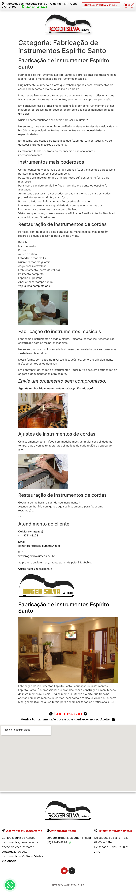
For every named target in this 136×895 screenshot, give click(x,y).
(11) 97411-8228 (36, 6)
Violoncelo (9, 861)
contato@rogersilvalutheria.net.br (39, 545)
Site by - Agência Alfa (68, 885)
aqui (90, 388)
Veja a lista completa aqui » (35, 286)
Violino (27, 856)
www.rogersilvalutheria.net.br (36, 556)
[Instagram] (131, 5)
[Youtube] (126, 5)
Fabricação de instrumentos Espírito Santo (63, 607)
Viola (37, 856)
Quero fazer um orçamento (35, 568)
